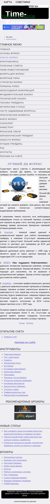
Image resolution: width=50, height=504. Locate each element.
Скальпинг (6, 123)
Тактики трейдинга (12, 103)
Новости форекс (10, 140)
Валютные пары (10, 78)
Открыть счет (10, 337)
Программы (9, 375)
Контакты (6, 152)
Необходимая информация (17, 90)
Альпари (8, 232)
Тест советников (11, 357)
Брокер (8, 10)
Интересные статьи (12, 107)
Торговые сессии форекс (15, 378)
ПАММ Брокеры (11, 484)
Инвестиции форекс (13, 466)
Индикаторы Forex (12, 363)
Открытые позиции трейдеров (17, 380)
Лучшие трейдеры (11, 144)
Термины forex (9, 86)
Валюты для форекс (12, 74)
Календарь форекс (12, 372)
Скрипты (8, 360)
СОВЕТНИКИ (23, 2)
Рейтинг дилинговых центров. (17, 472)
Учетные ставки (11, 389)
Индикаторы (12, 6)
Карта (8, 2)
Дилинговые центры (13, 457)
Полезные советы (11, 66)
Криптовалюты (9, 62)
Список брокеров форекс (15, 478)
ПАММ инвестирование (14, 70)
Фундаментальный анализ (16, 95)
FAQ (2, 148)
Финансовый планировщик (16, 395)
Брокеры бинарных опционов (17, 481)
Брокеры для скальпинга (15, 460)
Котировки (8, 366)
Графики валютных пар (14, 392)
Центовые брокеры (12, 463)
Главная (5, 49)
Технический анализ (13, 99)
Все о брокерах (11, 475)
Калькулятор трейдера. (14, 386)
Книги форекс (8, 119)
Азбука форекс (9, 57)
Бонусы (7, 469)
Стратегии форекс (11, 82)
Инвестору (7, 127)
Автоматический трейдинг (16, 136)
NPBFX (7, 263)
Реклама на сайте (11, 156)
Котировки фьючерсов (14, 383)
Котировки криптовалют (15, 369)
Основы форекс (10, 53)
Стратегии (31, 6)
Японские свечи (10, 132)
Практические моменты (15, 115)
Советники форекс (12, 354)
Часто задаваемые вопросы (18, 111)
